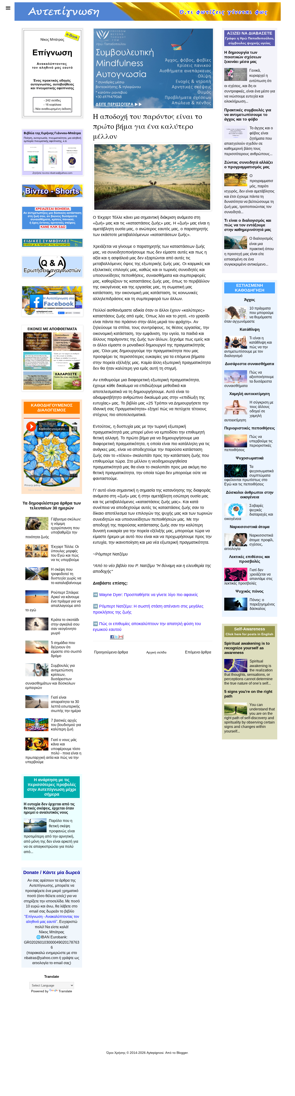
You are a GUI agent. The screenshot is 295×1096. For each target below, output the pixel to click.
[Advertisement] (249, 815)
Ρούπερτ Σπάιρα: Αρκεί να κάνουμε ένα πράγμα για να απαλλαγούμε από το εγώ (53, 601)
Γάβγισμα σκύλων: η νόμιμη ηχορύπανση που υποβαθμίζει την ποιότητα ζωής (53, 528)
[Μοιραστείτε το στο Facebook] (112, 637)
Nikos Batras (34, 490)
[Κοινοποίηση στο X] (116, 637)
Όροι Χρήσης (116, 1053)
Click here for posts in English (249, 634)
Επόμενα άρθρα (198, 652)
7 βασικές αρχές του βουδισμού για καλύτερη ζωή (66, 724)
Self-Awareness (249, 629)
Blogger (182, 1053)
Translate (65, 991)
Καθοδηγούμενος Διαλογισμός (59, 490)
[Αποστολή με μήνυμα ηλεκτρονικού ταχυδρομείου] (121, 637)
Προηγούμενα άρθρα (111, 652)
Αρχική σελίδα (156, 652)
